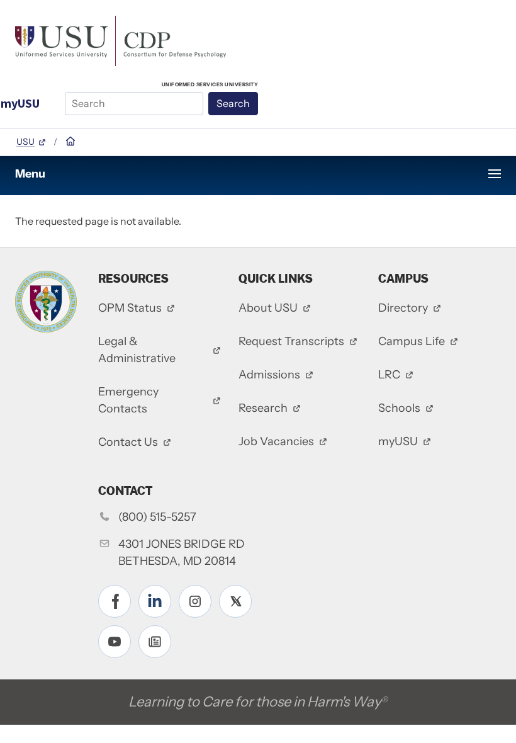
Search (233, 103)
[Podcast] (154, 641)
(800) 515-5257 (157, 517)
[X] (235, 601)
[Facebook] (114, 601)
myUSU (20, 103)
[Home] (120, 39)
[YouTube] (114, 641)
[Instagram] (195, 601)
